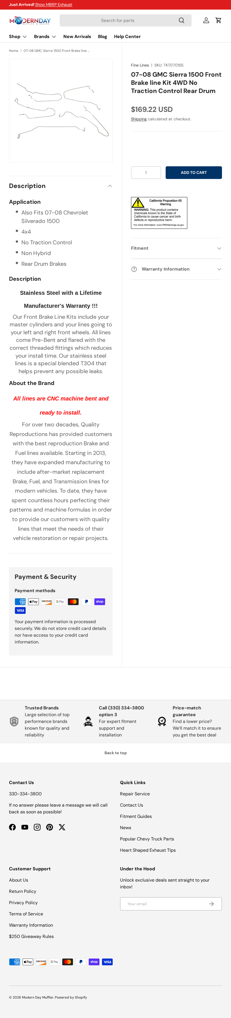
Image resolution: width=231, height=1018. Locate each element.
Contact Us (131, 805)
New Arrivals (77, 36)
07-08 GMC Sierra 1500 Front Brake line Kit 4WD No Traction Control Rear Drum (57, 50)
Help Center (127, 36)
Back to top (116, 752)
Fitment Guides (136, 816)
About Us (18, 880)
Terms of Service (26, 914)
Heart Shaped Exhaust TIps (148, 850)
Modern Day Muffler (38, 997)
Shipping (139, 118)
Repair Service (135, 794)
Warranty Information (31, 925)
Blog (102, 36)
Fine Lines (140, 65)
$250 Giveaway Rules (31, 936)
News (125, 828)
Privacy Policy (23, 903)
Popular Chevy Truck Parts (147, 839)
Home (13, 50)
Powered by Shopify (71, 997)
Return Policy (22, 891)
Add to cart (194, 172)
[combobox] (126, 20)
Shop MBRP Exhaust (53, 4)
